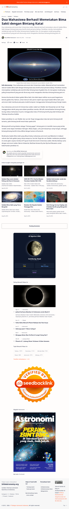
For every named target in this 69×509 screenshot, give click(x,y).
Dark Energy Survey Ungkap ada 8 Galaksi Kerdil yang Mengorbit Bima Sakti (57, 207)
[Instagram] (4, 494)
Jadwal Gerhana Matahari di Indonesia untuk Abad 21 (33, 312)
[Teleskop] (63, 11)
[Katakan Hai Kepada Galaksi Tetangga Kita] (34, 196)
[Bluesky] (12, 494)
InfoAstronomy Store (47, 489)
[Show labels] (21, 359)
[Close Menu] (66, 2)
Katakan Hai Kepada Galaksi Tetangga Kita (33, 206)
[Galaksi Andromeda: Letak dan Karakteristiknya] (57, 171)
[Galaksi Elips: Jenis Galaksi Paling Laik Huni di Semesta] (12, 171)
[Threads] (5, 496)
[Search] (66, 7)
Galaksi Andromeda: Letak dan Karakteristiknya (56, 180)
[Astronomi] (25, 326)
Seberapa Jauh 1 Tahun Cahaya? (26, 329)
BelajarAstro (44, 491)
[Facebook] (10, 496)
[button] (63, 7)
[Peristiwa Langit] (28, 11)
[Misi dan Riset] (39, 11)
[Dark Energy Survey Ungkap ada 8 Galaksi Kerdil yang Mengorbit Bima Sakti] (57, 196)
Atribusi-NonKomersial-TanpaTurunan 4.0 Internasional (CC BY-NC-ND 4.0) (61, 497)
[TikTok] (17, 494)
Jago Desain (51, 505)
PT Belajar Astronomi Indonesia (19, 505)
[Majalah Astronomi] (17, 11)
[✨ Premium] (6, 11)
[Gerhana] (56, 11)
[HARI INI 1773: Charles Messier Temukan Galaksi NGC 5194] (34, 171)
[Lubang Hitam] (26, 339)
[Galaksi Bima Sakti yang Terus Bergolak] (12, 196)
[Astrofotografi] (49, 11)
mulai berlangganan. (44, 2)
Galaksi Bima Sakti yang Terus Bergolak (11, 206)
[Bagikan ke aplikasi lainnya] (27, 42)
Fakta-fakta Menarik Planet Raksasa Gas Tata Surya (32, 322)
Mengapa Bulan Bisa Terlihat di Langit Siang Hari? (32, 335)
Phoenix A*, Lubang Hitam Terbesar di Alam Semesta (32, 341)
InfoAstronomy (45, 487)
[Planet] (24, 320)
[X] (8, 494)
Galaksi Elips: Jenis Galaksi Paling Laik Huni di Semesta (10, 180)
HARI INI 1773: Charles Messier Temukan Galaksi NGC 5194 (33, 180)
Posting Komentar (34, 226)
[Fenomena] (25, 309)
